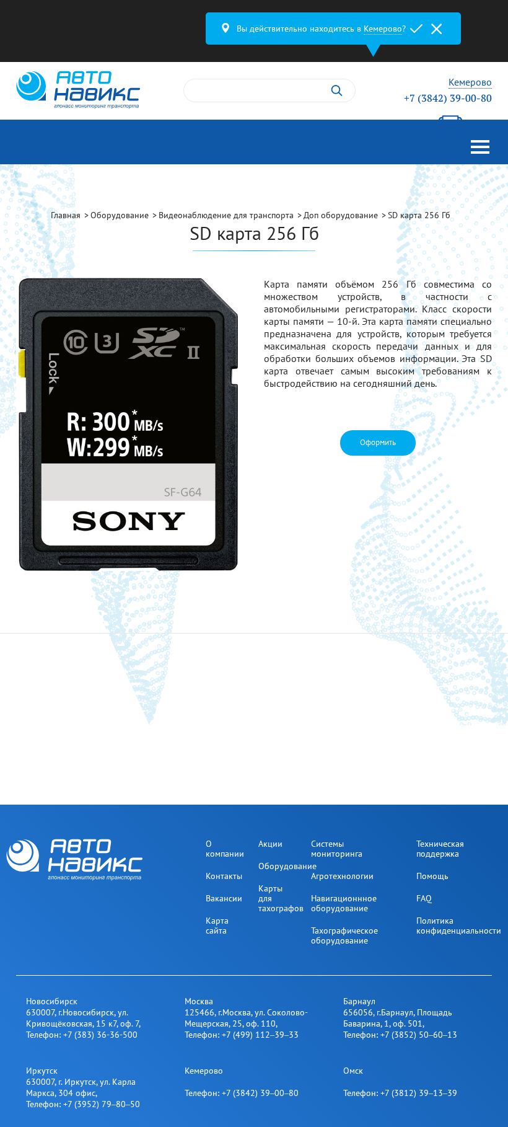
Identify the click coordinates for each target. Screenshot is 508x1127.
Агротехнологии (342, 876)
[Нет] (436, 28)
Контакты (224, 876)
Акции (270, 843)
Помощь (432, 876)
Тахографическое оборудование (344, 935)
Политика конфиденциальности (458, 925)
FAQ (424, 898)
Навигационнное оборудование (344, 903)
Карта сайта (217, 925)
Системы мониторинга (336, 848)
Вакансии (224, 898)
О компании (225, 848)
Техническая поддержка (440, 848)
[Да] (416, 28)
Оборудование (287, 866)
